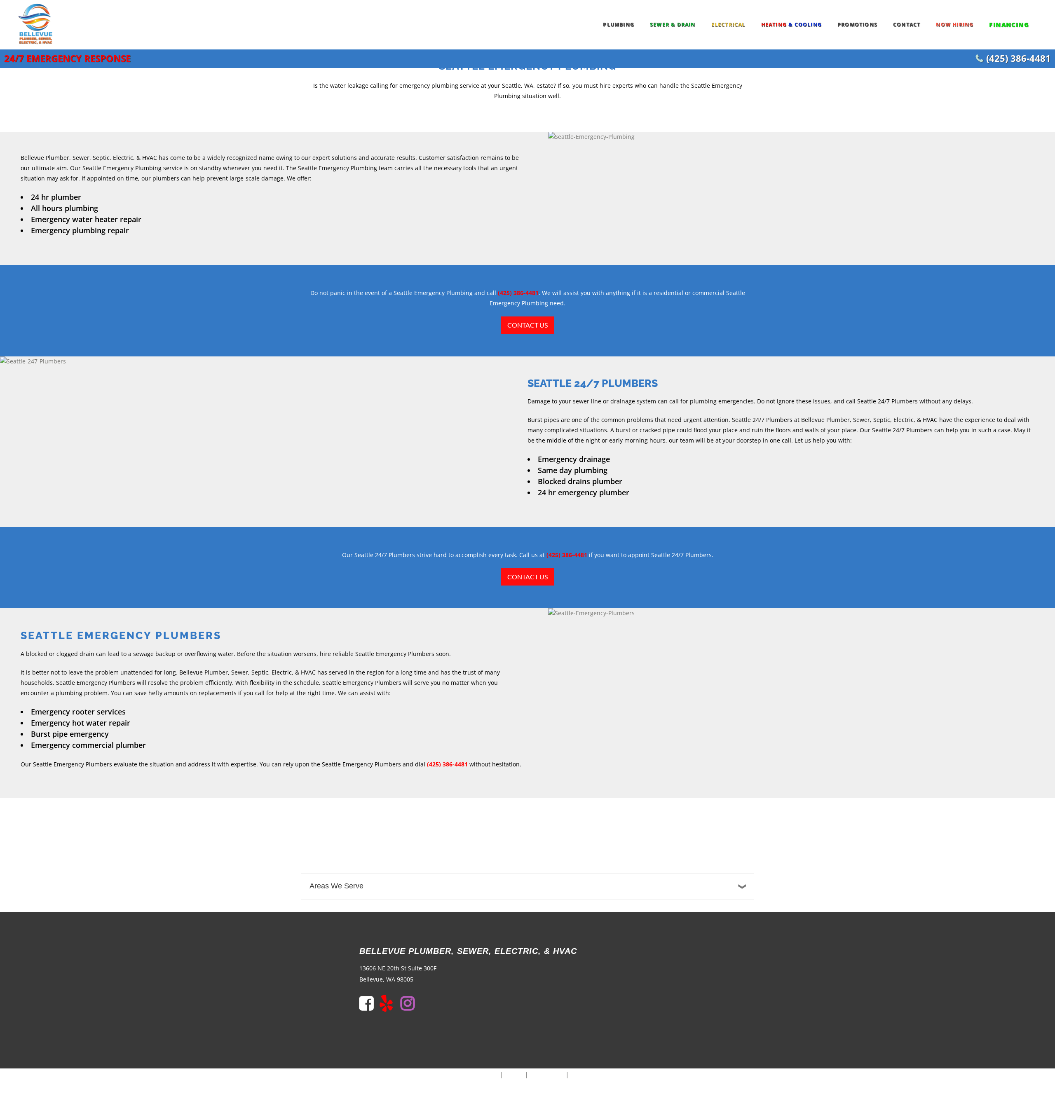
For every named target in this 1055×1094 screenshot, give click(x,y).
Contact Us (527, 325)
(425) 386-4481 (1018, 58)
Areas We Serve (336, 886)
